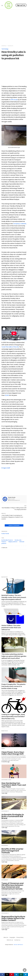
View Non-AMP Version (18, 944)
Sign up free (21, 5)
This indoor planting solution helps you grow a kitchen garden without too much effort (13, 656)
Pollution (3, 541)
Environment (4, 845)
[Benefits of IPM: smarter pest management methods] (14, 837)
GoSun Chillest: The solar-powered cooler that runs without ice (11, 627)
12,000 (7, 395)
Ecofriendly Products (7, 540)
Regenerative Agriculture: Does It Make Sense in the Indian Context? (13, 918)
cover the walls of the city (10, 347)
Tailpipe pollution (12, 541)
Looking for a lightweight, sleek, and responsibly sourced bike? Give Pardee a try (13, 716)
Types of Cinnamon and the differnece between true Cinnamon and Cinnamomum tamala (12, 886)
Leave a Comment (14, 525)
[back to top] (25, 970)
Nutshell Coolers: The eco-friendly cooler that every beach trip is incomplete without (13, 597)
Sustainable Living (6, 779)
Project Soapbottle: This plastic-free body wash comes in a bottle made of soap (13, 686)
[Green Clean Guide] (8, 5)
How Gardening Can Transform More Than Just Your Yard (13, 785)
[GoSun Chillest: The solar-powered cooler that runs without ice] (14, 616)
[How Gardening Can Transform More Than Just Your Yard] (14, 771)
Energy (3, 748)
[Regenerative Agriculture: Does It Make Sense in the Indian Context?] (14, 904)
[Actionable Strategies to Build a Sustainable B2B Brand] (14, 802)
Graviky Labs (18, 540)
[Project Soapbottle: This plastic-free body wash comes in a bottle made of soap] (14, 675)
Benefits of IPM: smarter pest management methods (12, 851)
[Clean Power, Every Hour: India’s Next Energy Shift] (14, 740)
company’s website (19, 224)
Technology (10, 45)
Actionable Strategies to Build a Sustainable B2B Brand (12, 816)
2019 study (13, 100)
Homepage (3, 45)
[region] (14, 31)
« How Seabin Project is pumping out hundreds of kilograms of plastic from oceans (12, 517)
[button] (14, 135)
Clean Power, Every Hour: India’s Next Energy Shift (12, 753)
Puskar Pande (11, 497)
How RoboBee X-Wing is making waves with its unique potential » (14, 508)
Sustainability (5, 811)
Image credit (5, 468)
